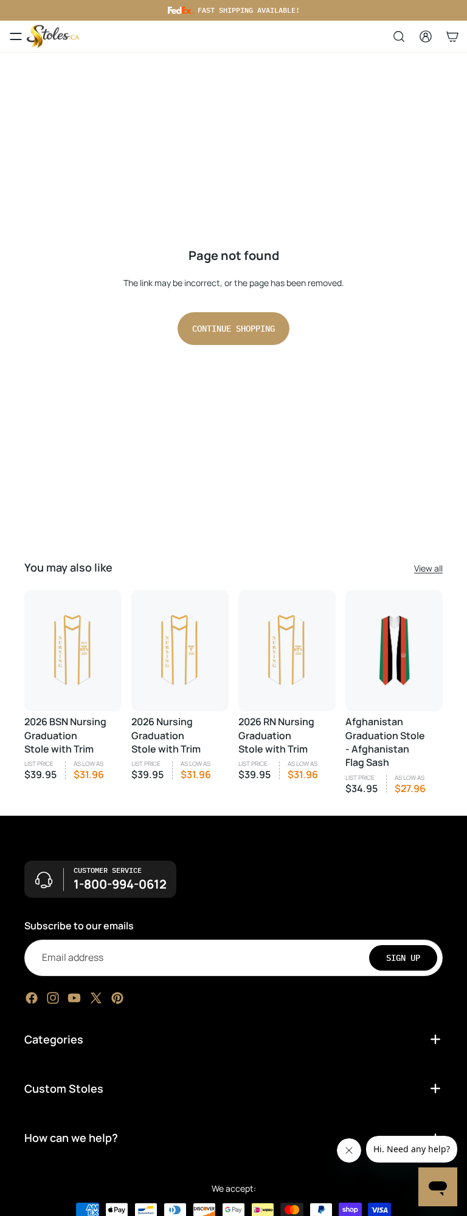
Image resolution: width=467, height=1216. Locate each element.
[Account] (425, 36)
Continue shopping (233, 328)
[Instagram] (53, 997)
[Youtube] (74, 997)
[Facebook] (31, 997)
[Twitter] (96, 997)
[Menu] (16, 36)
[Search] (399, 36)
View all (428, 568)
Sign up (403, 957)
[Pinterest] (117, 997)
